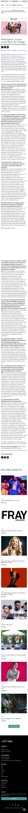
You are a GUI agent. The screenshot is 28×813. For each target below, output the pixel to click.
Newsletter (15, 1)
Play (2, 774)
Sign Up (14, 798)
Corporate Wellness (5, 758)
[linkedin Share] (8, 47)
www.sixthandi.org (17, 448)
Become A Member (5, 757)
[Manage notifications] (24, 809)
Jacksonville (3, 783)
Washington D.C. (4, 782)
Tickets (19, 443)
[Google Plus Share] (13, 805)
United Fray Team (5, 749)
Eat (2, 766)
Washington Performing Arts (18, 54)
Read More (3, 502)
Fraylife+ (24, 1)
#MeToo (10, 162)
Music (10, 10)
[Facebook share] (5, 47)
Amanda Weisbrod (21, 50)
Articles (6, 10)
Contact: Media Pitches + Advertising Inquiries (11, 760)
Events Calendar (4, 776)
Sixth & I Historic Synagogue (14, 59)
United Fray (3, 787)
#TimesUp (19, 162)
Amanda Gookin (20, 74)
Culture (2, 771)
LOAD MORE (14, 726)
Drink (2, 767)
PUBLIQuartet (5, 56)
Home (2, 10)
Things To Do (4, 1)
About (2, 748)
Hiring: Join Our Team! (6, 751)
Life (2, 653)
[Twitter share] (2, 47)
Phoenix (3, 785)
